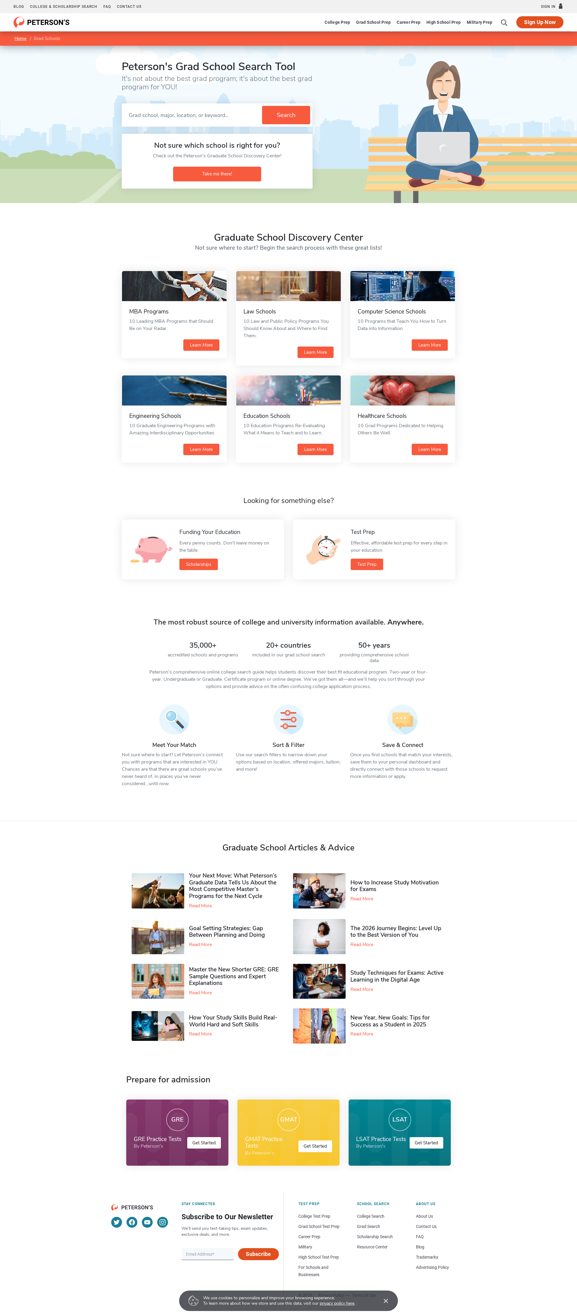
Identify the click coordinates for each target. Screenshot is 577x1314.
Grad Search (368, 1226)
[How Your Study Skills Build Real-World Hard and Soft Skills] (160, 1026)
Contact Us (426, 1226)
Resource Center (372, 1247)
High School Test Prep (318, 1257)
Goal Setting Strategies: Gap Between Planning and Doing (227, 931)
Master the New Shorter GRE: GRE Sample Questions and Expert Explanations (234, 976)
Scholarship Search (375, 1236)
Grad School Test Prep (319, 1226)
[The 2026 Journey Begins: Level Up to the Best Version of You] (321, 936)
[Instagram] (162, 1222)
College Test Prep (314, 1216)
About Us (424, 1216)
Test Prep (367, 564)
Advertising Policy (432, 1267)
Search (286, 115)
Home (20, 38)
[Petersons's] (42, 22)
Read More (200, 905)
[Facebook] (132, 1222)
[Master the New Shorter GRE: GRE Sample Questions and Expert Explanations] (160, 981)
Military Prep (479, 22)
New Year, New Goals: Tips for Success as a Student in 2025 (390, 1021)
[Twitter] (116, 1222)
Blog (19, 7)
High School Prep (443, 22)
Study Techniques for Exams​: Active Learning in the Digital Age (397, 976)
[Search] (504, 22)
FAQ (107, 7)
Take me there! (217, 174)
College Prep (337, 22)
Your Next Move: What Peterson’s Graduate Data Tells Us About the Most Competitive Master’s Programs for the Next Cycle (233, 886)
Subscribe (258, 1254)
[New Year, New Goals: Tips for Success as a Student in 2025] (321, 1026)
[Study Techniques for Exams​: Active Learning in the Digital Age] (321, 981)
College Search (370, 1216)
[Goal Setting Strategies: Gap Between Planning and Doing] (160, 936)
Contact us (129, 7)
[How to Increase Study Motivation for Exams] (321, 890)
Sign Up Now (540, 22)
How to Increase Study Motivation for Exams (394, 886)
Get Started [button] (204, 1143)
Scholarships (198, 564)
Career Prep (408, 22)
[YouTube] (147, 1222)
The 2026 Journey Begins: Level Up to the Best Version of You (395, 931)
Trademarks (427, 1257)
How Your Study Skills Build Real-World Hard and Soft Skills (233, 1021)
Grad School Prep (373, 22)
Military (305, 1247)
